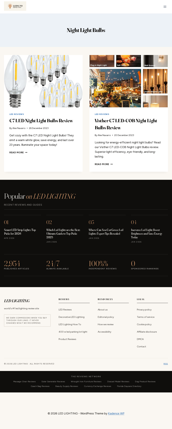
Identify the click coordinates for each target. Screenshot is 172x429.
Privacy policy (144, 309)
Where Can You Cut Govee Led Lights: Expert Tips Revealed (106, 231)
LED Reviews (16, 114)
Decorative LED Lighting (71, 317)
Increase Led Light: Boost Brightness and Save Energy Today (146, 233)
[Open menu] (165, 6)
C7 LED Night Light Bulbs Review (41, 120)
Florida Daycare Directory (129, 386)
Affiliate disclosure (147, 331)
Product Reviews (67, 339)
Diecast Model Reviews (118, 381)
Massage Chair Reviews (24, 381)
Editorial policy (106, 317)
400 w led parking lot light (73, 331)
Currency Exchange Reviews (97, 386)
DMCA (140, 339)
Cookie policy (144, 324)
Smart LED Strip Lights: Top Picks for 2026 (20, 231)
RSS (166, 364)
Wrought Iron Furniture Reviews (86, 381)
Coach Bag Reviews (40, 386)
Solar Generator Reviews (53, 381)
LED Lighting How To (70, 324)
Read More (18, 152)
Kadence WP (116, 413)
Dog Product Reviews (145, 381)
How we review (106, 324)
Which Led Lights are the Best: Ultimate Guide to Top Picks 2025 (63, 233)
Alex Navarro (19, 128)
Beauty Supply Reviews (66, 386)
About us (103, 309)
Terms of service (145, 317)
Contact (141, 346)
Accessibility (104, 331)
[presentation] (43, 81)
